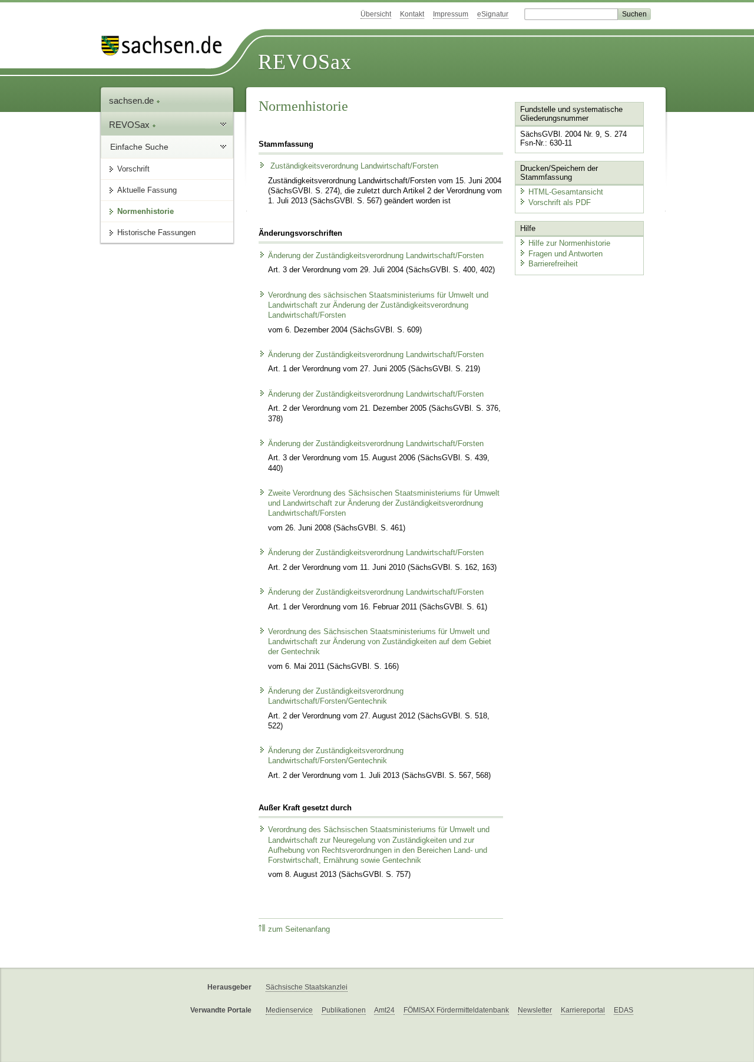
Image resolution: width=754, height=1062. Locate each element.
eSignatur (492, 14)
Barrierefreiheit (553, 263)
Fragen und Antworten (565, 253)
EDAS (623, 1010)
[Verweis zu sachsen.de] (166, 45)
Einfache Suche (139, 146)
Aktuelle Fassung (147, 190)
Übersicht (376, 14)
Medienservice (289, 1010)
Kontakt (412, 14)
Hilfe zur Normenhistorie (569, 243)
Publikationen (344, 1010)
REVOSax (305, 62)
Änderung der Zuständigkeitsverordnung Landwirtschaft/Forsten (376, 256)
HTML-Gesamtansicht (565, 191)
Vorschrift (133, 168)
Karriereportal (583, 1010)
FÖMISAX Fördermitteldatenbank (456, 1010)
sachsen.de (132, 100)
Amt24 (384, 1010)
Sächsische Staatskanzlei (307, 987)
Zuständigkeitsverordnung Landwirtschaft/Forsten (353, 166)
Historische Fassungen (156, 232)
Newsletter (535, 1010)
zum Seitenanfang (299, 929)
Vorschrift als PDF (559, 202)
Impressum (450, 14)
